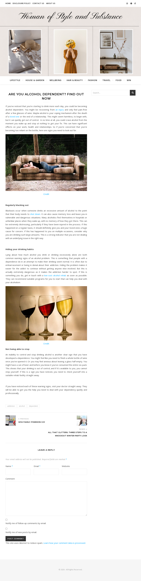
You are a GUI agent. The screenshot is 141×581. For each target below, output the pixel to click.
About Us (50, 3)
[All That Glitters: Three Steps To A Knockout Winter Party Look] (82, 421)
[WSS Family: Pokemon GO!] (11, 421)
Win (129, 80)
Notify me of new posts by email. (21, 532)
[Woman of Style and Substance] (70, 41)
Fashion (92, 80)
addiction (11, 406)
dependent (33, 406)
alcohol (22, 406)
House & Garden (35, 80)
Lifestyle (15, 80)
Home (8, 3)
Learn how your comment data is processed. (64, 543)
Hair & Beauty (75, 80)
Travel (106, 80)
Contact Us (38, 3)
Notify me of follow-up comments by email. (26, 523)
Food (119, 80)
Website (66, 466)
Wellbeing (55, 80)
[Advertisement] (113, 118)
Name (9, 466)
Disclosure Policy (22, 3)
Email (37, 466)
